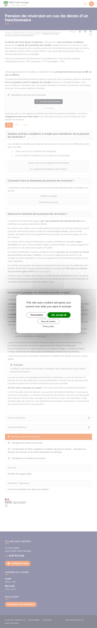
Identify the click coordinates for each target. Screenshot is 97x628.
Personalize (36, 315)
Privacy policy (48, 326)
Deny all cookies (48, 321)
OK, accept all (58, 315)
